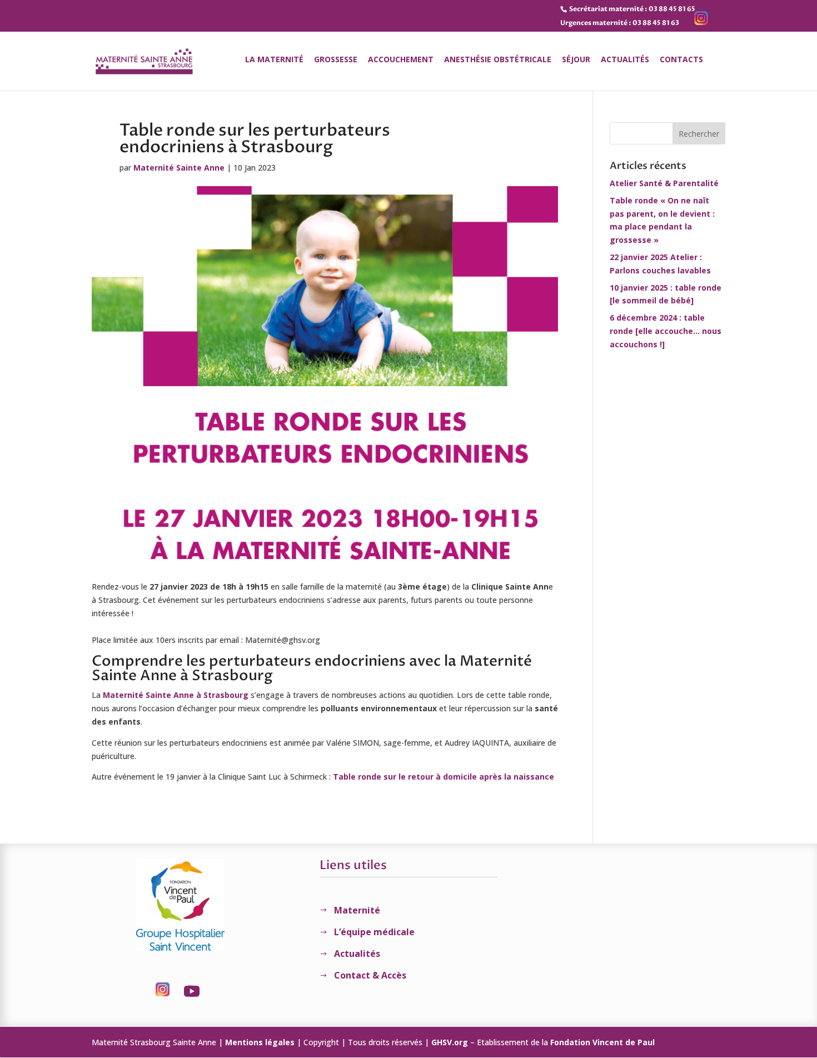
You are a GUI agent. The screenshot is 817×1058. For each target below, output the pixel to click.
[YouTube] (720, 22)
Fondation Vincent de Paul (602, 1042)
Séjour (576, 60)
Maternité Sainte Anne (179, 167)
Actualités (625, 60)
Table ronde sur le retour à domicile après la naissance (443, 776)
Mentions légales (260, 1042)
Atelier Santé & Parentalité (664, 183)
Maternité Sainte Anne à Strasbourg (175, 695)
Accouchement (401, 60)
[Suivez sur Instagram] (163, 991)
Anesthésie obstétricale (497, 60)
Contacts (681, 60)
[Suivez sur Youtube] (191, 991)
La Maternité (274, 60)
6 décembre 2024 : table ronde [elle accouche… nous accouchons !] (665, 331)
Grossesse (335, 60)
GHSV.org (449, 1042)
